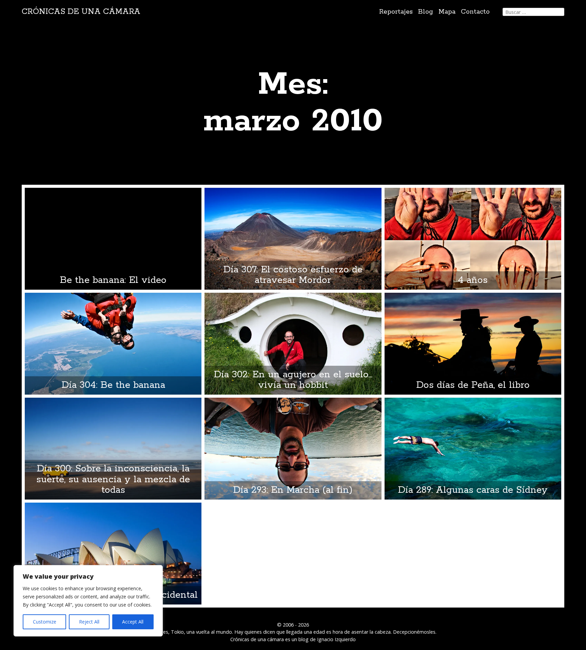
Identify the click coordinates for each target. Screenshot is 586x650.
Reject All (89, 621)
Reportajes (396, 11)
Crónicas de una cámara (81, 12)
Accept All (132, 621)
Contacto (475, 11)
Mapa (446, 11)
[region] (88, 600)
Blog (425, 11)
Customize (44, 621)
